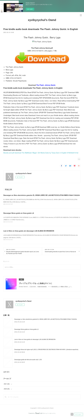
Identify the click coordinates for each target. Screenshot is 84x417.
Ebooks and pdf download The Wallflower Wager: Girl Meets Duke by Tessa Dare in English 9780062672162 (40, 153)
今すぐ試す (30, 9)
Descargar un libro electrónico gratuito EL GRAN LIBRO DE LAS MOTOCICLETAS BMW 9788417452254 (41, 195)
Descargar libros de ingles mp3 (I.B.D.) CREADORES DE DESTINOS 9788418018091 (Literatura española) (46, 349)
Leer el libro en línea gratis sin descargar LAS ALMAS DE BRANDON (28, 231)
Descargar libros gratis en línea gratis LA (18, 213)
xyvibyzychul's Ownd (42, 20)
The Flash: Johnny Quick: (46, 85)
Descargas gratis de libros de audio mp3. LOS (28, 359)
